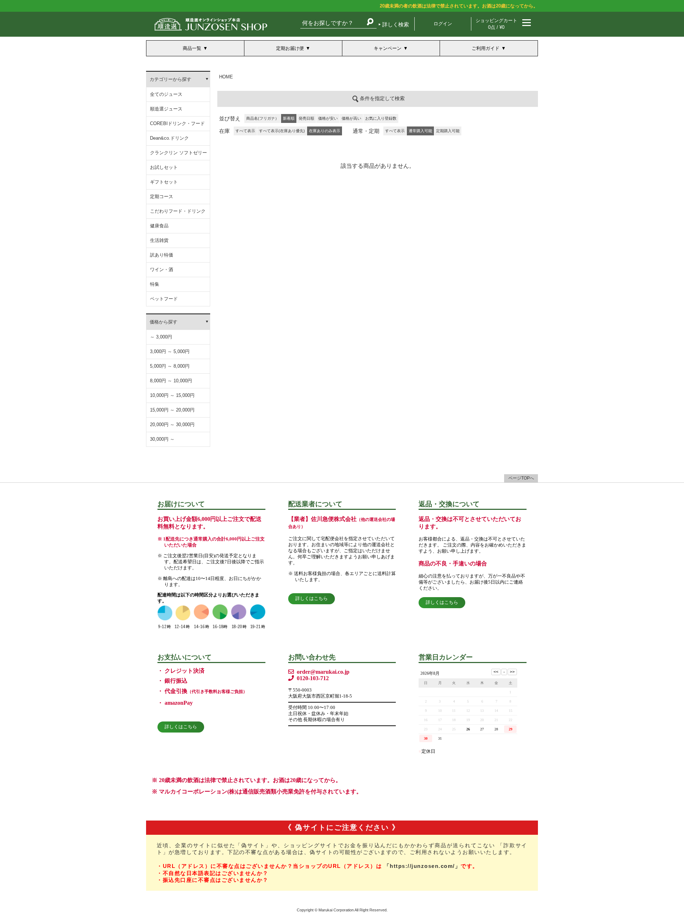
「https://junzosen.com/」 (422, 866)
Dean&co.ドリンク (169, 138)
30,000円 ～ (162, 439)
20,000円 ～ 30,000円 (172, 424)
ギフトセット (164, 182)
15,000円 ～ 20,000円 (172, 410)
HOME (226, 76)
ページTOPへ (521, 478)
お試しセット (164, 167)
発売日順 (306, 118)
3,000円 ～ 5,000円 (170, 351)
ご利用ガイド (485, 48)
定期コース (161, 196)
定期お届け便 (290, 48)
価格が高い (351, 118)
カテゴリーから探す (170, 79)
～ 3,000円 (161, 337)
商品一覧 (192, 48)
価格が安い (328, 118)
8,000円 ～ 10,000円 (171, 380)
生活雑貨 (159, 240)
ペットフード (164, 298)
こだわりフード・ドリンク (178, 211)
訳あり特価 (161, 255)
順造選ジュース (166, 109)
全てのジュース (166, 94)
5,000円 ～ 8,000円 (170, 366)
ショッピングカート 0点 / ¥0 (496, 24)
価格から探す (163, 322)
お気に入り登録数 (381, 118)
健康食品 (159, 225)
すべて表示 (245, 131)
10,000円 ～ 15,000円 (172, 395)
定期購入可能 (448, 131)
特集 (154, 284)
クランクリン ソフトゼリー (178, 152)
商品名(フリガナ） (262, 118)
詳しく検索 (395, 24)
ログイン (443, 23)
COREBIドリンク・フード (177, 123)
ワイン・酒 (161, 269)
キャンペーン (387, 48)
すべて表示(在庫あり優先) (282, 131)
